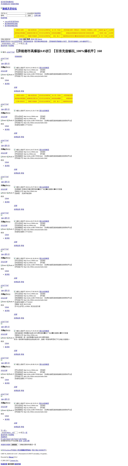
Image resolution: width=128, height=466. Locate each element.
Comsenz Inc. (14, 460)
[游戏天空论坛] (9, 8)
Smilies (24, 439)
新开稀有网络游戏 (11, 26)
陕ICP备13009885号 (39, 450)
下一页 (24, 43)
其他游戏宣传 (28, 41)
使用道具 (17, 91)
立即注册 (37, 15)
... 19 (12, 43)
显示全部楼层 (44, 68)
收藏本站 (10, 2)
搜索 (20, 39)
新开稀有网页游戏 (11, 23)
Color (4, 439)
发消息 (7, 84)
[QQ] (3, 450)
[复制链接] (18, 56)
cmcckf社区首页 (12, 21)
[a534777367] (1, 52)
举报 (22, 91)
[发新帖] (11, 45)
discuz (40, 39)
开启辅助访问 (5, 4)
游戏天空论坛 (5, 41)
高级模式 (4, 437)
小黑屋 (18, 450)
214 (2, 63)
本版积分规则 (5, 444)
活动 (32, 39)
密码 (2, 15)
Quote (16, 439)
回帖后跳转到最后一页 (28, 444)
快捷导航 (4, 18)
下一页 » (4, 430)
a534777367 (11, 52)
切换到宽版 (15, 4)
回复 (15, 87)
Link (12, 439)
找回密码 (37, 13)
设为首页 (4, 2)
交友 (36, 39)
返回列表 (4, 45)
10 (9, 43)
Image (8, 439)
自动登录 (30, 13)
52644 (7, 80)
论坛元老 (4, 71)
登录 (20, 441)
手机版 (13, 450)
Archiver (8, 450)
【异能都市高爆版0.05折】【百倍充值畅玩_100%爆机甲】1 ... (70, 41)
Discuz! (11, 457)
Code (20, 439)
